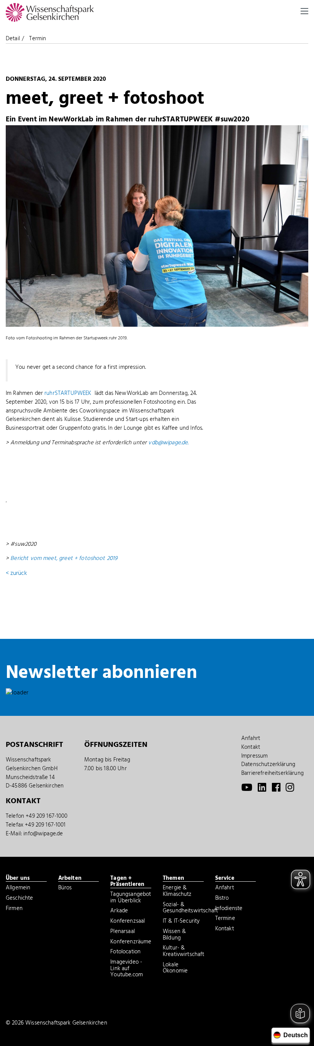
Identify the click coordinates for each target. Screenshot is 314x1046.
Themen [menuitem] (173, 878)
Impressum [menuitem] (254, 756)
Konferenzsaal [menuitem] (127, 922)
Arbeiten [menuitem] (70, 878)
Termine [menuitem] (225, 919)
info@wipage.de (43, 833)
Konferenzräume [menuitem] (130, 942)
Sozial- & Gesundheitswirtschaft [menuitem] (183, 909)
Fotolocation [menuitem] (125, 952)
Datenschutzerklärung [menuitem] (268, 764)
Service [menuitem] (224, 878)
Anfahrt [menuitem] (250, 738)
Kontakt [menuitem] (250, 747)
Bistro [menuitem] (222, 899)
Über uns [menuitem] (18, 878)
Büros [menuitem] (65, 888)
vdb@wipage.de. (168, 442)
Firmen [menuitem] (14, 909)
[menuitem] (246, 789)
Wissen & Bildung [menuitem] (174, 935)
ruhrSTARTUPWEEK (67, 393)
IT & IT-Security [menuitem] (181, 922)
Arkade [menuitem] (119, 911)
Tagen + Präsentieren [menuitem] (127, 881)
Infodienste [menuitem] (229, 909)
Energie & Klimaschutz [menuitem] (177, 892)
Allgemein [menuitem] (18, 888)
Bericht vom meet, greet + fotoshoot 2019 (64, 558)
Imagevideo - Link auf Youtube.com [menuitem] (126, 969)
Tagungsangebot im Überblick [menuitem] (130, 898)
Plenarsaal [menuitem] (122, 932)
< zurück (16, 573)
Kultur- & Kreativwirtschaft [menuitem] (183, 952)
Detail (13, 38)
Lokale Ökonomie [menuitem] (175, 969)
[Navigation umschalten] (304, 11)
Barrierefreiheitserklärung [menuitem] (272, 773)
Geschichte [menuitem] (19, 899)
